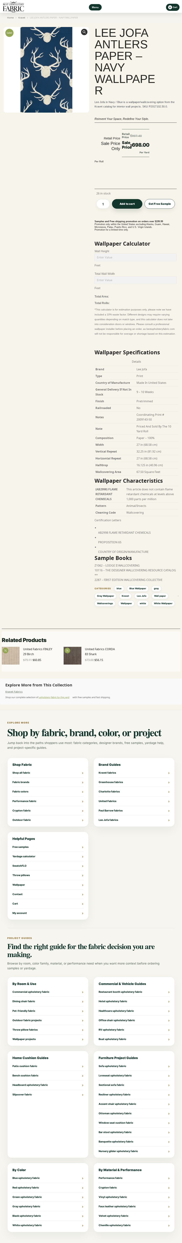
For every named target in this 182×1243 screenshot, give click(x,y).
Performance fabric (24, 801)
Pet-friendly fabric (23, 1010)
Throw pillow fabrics (25, 1029)
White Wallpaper (163, 603)
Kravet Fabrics (14, 691)
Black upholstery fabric (26, 1215)
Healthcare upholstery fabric (116, 1010)
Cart (15, 903)
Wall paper (160, 596)
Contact (17, 894)
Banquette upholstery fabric (116, 1141)
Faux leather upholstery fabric (117, 1206)
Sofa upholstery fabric (112, 1066)
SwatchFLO (19, 865)
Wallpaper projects (24, 1039)
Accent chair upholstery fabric (117, 1103)
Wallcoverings (105, 603)
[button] (84, 32)
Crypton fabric (21, 810)
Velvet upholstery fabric (113, 1215)
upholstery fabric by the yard (54, 697)
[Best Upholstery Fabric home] (13, 7)
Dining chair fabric (23, 1001)
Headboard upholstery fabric (30, 1084)
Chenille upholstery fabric (115, 1225)
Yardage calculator (23, 856)
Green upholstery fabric (27, 1196)
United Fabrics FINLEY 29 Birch (37, 651)
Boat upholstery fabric (112, 1039)
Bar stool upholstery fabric (115, 1132)
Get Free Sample (160, 203)
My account (19, 912)
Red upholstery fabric (25, 1187)
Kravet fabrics (107, 772)
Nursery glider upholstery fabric (118, 1151)
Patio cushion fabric (24, 1066)
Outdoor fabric (21, 819)
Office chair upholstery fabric (117, 1020)
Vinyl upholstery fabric (113, 1196)
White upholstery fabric (27, 1225)
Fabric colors (20, 791)
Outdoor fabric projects (27, 1020)
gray (156, 588)
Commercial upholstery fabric (30, 991)
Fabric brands (20, 782)
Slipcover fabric (22, 1094)
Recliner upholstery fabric (114, 1094)
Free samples (20, 846)
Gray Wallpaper (105, 596)
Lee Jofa (141, 596)
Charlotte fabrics (109, 791)
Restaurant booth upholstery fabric (120, 991)
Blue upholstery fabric (26, 1177)
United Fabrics (107, 801)
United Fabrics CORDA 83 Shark (100, 651)
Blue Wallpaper (137, 588)
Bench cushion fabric (25, 1075)
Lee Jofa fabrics (108, 819)
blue (119, 588)
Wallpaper (126, 603)
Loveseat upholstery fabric (115, 1075)
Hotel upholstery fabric (113, 1001)
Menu (95, 7)
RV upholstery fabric (111, 1029)
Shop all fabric (21, 772)
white (143, 603)
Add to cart (127, 203)
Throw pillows (21, 875)
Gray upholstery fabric (26, 1206)
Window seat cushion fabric (116, 1122)
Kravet (125, 596)
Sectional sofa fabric (111, 1084)
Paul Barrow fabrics (111, 810)
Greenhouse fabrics (111, 782)
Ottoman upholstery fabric (115, 1113)
